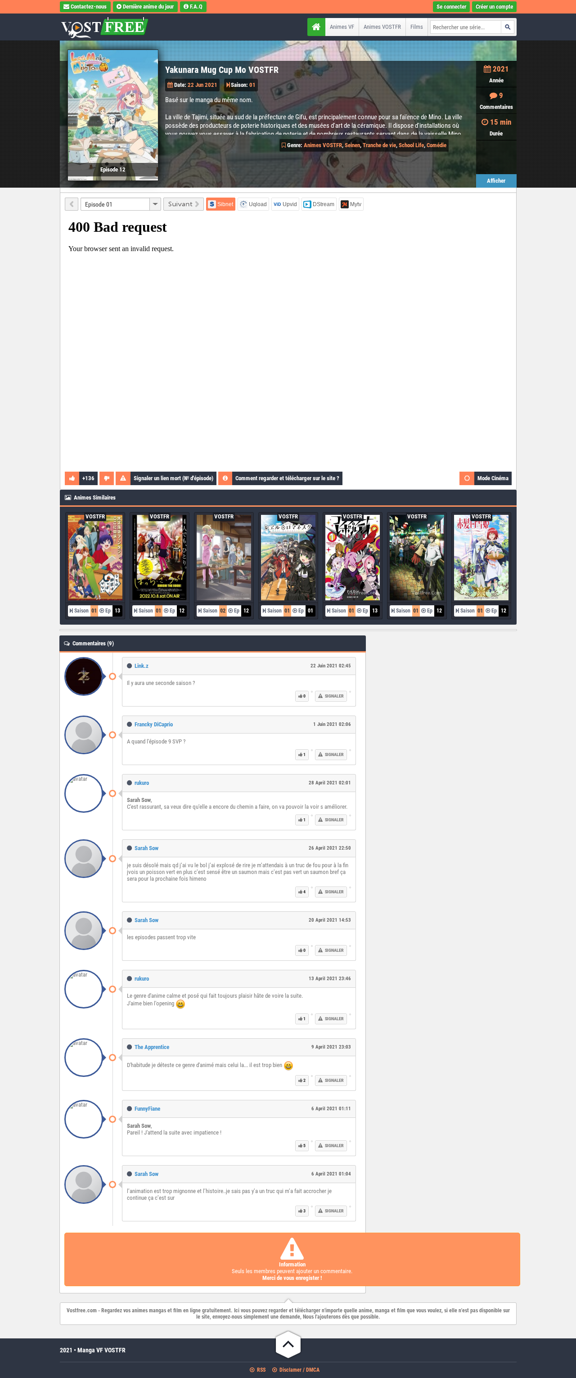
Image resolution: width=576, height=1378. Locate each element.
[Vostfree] (116, 27)
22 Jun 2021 (202, 84)
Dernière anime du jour (148, 6)
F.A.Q (196, 6)
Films (416, 26)
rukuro (142, 782)
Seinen (352, 145)
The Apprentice (152, 1047)
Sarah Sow (146, 848)
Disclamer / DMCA (299, 1370)
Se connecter (451, 6)
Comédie (436, 145)
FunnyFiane (147, 1108)
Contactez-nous (89, 6)
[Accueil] (316, 27)
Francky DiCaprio (154, 724)
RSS (261, 1370)
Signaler (334, 696)
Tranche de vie (379, 145)
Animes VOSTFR (382, 26)
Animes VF (342, 26)
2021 (501, 68)
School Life (411, 145)
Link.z (141, 665)
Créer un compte (494, 6)
